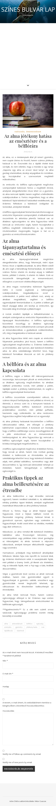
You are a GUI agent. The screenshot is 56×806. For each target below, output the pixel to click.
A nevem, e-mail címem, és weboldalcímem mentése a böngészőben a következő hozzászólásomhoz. (27, 704)
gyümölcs (18, 627)
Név (5, 660)
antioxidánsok (17, 624)
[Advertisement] (28, 52)
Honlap (6, 686)
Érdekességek (33, 132)
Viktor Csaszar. (40, 801)
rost (42, 627)
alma (6, 624)
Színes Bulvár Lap (28, 9)
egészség (39, 624)
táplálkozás (8, 631)
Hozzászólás (8, 711)
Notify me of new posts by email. (17, 762)
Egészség (20, 132)
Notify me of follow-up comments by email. (22, 754)
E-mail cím (8, 673)
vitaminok (20, 631)
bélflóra (29, 624)
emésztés (7, 627)
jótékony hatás (31, 627)
